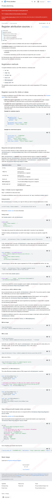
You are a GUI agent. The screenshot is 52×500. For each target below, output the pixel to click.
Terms (3, 493)
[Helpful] (47, 23)
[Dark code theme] (47, 114)
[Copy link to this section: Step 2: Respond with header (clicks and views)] (32, 409)
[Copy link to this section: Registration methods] (19, 64)
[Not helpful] (49, 23)
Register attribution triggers (14, 460)
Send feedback (45, 27)
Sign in (48, 1)
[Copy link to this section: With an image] (10, 322)
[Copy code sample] (49, 114)
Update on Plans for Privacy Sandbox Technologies (16, 13)
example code (10, 210)
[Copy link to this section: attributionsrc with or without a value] (22, 289)
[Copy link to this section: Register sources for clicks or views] (30, 92)
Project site (20, 485)
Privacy (7, 493)
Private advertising (7, 6)
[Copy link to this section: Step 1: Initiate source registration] (24, 190)
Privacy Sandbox (5, 23)
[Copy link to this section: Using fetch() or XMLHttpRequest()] (21, 368)
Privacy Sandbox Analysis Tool (41, 485)
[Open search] (32, 1)
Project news (4, 488)
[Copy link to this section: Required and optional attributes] (23, 148)
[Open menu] (2, 1)
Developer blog (5, 485)
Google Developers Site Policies (38, 475)
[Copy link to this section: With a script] (9, 334)
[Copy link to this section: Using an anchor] (11, 199)
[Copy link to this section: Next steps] (11, 457)
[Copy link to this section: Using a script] (10, 214)
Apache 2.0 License (20, 475)
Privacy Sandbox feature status (8, 17)
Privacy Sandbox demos (40, 488)
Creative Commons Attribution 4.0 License (38, 474)
